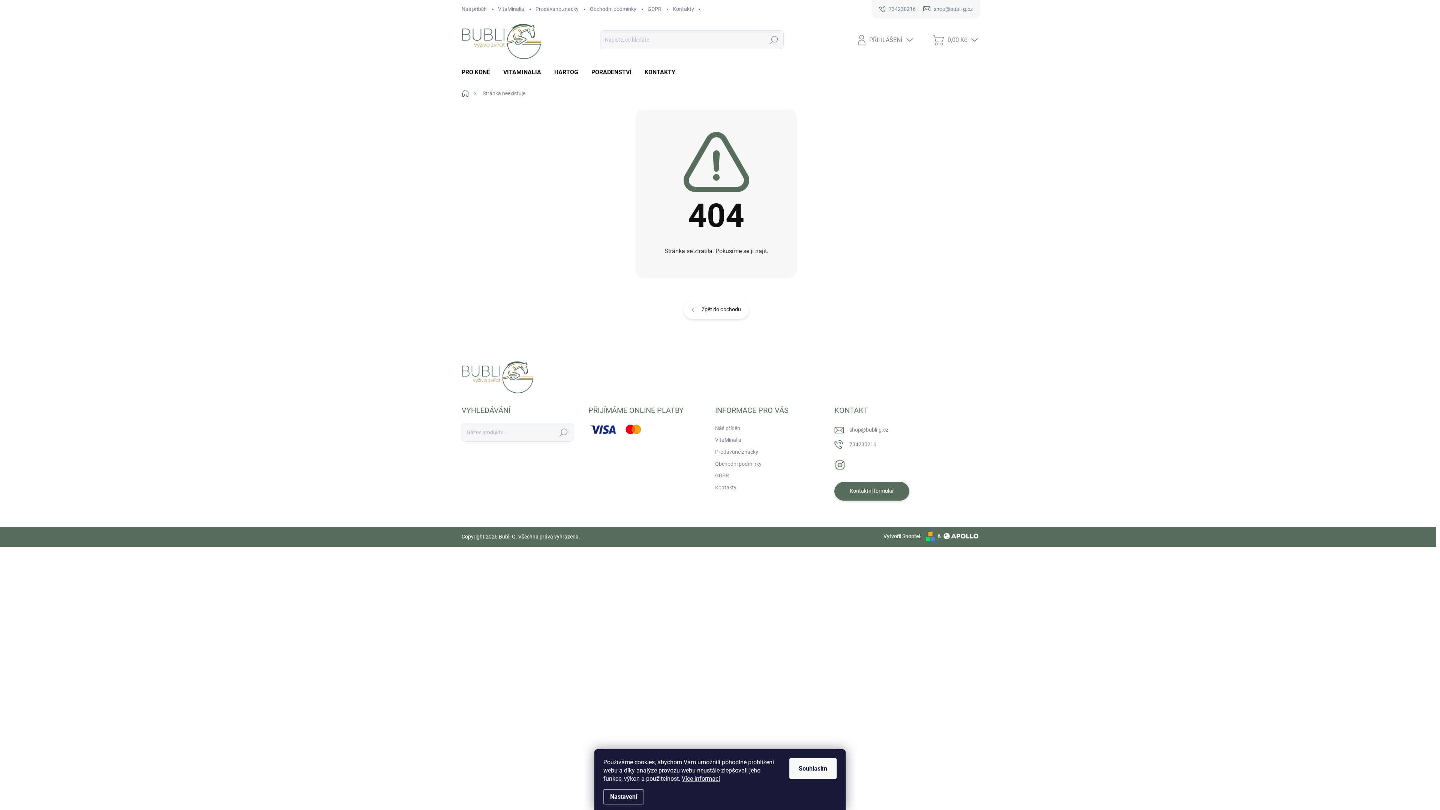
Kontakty (683, 9)
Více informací (701, 778)
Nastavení (623, 796)
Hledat (774, 40)
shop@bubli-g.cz (868, 430)
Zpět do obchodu (721, 309)
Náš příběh (474, 9)
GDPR (655, 9)
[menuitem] (479, 72)
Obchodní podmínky (613, 9)
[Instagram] (840, 463)
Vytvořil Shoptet (902, 536)
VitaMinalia (511, 9)
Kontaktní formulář (872, 491)
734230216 (862, 444)
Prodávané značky (557, 9)
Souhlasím (813, 768)
